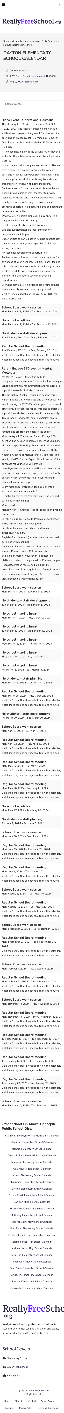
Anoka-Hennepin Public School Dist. (42, 41)
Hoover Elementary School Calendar (32, 1222)
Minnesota (17, 41)
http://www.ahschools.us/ (24, 81)
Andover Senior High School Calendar (32, 1248)
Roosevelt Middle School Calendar (32, 1262)
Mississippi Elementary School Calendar (32, 1182)
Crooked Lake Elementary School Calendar (32, 1235)
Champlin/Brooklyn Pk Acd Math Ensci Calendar (32, 1136)
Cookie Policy (47, 1401)
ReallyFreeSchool (41, 1390)
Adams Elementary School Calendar (32, 1175)
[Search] (60, 5)
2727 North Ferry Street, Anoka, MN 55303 (33, 76)
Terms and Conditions (47, 1408)
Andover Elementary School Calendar (32, 1275)
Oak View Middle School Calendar (32, 1169)
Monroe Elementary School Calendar (32, 1149)
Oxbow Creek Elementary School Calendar (32, 1195)
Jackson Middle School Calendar (32, 1202)
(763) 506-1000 (18, 70)
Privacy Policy (25, 1408)
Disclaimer (9, 1408)
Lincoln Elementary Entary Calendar (32, 1189)
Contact (32, 1401)
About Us (19, 1401)
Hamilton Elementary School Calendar (32, 1142)
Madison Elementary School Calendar (32, 1162)
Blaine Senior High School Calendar (32, 1242)
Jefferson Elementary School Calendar (32, 1255)
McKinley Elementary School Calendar (32, 1215)
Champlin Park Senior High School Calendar (32, 1155)
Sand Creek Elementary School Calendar (32, 1268)
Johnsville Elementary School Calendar (32, 1288)
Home (6, 41)
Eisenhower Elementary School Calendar (32, 1208)
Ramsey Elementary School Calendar (32, 1281)
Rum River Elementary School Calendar (32, 1228)
